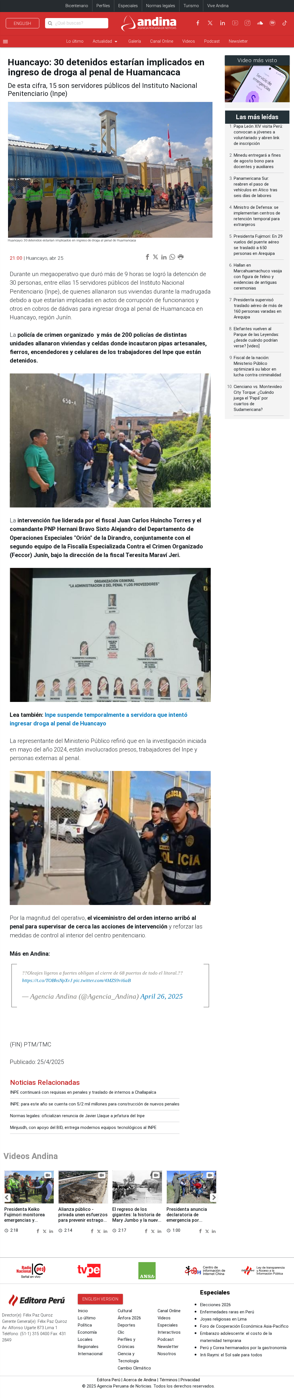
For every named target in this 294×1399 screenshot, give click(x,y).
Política (85, 1325)
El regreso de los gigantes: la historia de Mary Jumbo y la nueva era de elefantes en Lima (136, 1220)
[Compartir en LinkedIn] (51, 1230)
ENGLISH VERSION (100, 1299)
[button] (6, 1197)
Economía (87, 1332)
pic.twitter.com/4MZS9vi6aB (102, 980)
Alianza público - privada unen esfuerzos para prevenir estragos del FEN (83, 1217)
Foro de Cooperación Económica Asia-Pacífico (244, 1326)
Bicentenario (76, 5)
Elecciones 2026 (215, 1304)
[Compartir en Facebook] (38, 1230)
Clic (121, 1332)
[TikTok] (285, 23)
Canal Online (161, 41)
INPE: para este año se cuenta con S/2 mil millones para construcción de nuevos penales (94, 1104)
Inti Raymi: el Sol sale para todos (231, 1355)
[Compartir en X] (45, 1230)
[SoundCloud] (260, 23)
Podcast (212, 41)
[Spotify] (272, 23)
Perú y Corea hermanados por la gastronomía (243, 1347)
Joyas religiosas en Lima (223, 1319)
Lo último (75, 41)
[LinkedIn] (222, 23)
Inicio (83, 1311)
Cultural (125, 1311)
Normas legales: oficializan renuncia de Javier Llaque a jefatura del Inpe (77, 1115)
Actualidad (106, 41)
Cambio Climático (134, 1368)
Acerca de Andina (139, 1380)
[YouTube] (235, 23)
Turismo (191, 5)
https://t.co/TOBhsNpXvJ (47, 980)
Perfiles (103, 5)
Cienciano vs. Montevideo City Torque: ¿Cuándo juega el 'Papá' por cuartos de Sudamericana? (258, 398)
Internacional (90, 1353)
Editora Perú (108, 1380)
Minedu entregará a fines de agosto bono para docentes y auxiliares (257, 161)
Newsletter (238, 41)
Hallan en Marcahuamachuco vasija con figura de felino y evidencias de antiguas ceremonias (258, 277)
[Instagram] (247, 23)
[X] (210, 23)
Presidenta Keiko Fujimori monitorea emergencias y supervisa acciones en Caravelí (27, 1220)
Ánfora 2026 (129, 1318)
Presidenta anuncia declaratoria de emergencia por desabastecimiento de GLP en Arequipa (190, 1220)
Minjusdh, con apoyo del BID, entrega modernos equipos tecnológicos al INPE (83, 1127)
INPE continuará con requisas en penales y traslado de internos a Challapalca (83, 1092)
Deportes (126, 1325)
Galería (134, 41)
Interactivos (169, 1332)
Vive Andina (218, 5)
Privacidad (190, 1380)
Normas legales (160, 5)
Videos (188, 41)
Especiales (128, 5)
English (22, 23)
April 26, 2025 (161, 996)
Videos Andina (30, 1156)
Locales (85, 1339)
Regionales (88, 1346)
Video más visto (257, 60)
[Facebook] (198, 23)
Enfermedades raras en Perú (227, 1312)
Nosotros (167, 1353)
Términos (168, 1380)
